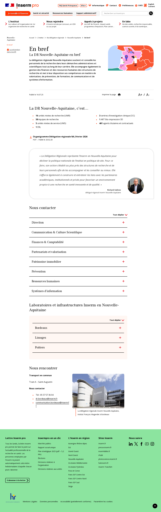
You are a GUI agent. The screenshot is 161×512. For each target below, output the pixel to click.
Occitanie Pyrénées (76, 467)
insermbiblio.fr (104, 451)
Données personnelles (49, 501)
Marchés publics (44, 443)
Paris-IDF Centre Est (76, 474)
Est (69, 447)
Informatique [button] (98, 5)
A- (148, 94)
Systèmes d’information (47, 291)
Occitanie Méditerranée (77, 463)
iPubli (100, 455)
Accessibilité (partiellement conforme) (76, 501)
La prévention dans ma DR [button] (13, 50)
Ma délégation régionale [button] (55, 38)
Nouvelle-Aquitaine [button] (74, 38)
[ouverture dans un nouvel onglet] (131, 444)
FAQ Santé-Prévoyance (68, 6)
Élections (41, 458)
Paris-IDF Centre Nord (77, 478)
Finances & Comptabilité (48, 242)
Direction (38, 222)
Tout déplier (118, 215)
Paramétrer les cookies (103, 501)
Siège (70, 486)
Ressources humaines (46, 281)
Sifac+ (83, 6)
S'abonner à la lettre (16, 480)
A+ (140, 94)
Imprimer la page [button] (109, 94)
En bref (87, 38)
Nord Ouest (73, 455)
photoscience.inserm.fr (107, 459)
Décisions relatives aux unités (50, 469)
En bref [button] (9, 45)
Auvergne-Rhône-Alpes (77, 443)
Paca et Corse (74, 471)
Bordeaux (41, 328)
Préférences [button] (128, 5)
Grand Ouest (73, 451)
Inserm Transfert (105, 467)
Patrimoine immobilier (46, 262)
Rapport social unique (47, 447)
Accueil (31, 38)
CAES (140, 5)
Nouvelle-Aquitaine (76, 459)
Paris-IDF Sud (73, 482)
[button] (41, 13)
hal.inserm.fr (103, 463)
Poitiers (40, 347)
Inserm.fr (102, 443)
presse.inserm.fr (104, 447)
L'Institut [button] (40, 38)
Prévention (39, 271)
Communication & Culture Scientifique (57, 232)
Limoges (40, 338)
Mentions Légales (30, 501)
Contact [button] (113, 5)
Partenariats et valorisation (49, 252)
